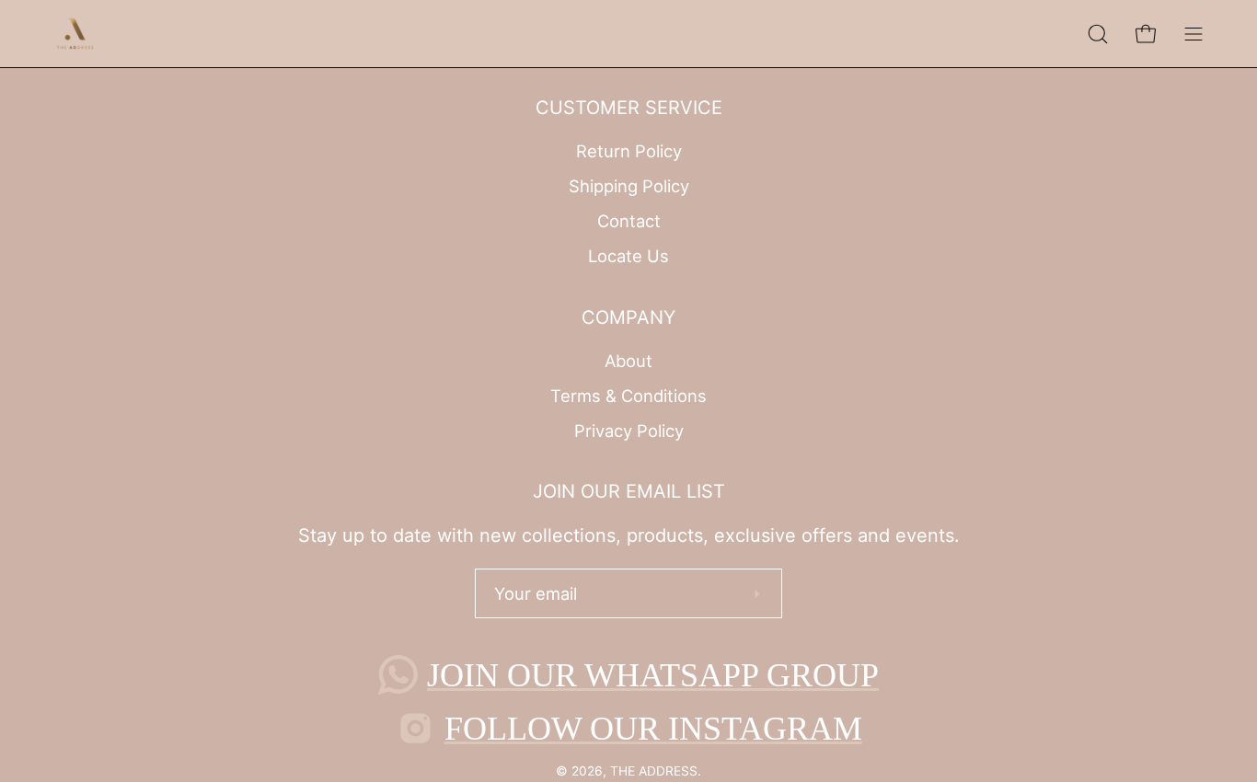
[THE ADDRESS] (78, 33)
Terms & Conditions (628, 395)
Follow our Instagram (653, 728)
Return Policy (629, 151)
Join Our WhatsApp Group (653, 675)
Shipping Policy (629, 186)
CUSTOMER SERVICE (629, 108)
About (628, 361)
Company (628, 317)
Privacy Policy (629, 430)
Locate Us (628, 256)
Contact (629, 221)
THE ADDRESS (654, 771)
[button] (1097, 33)
